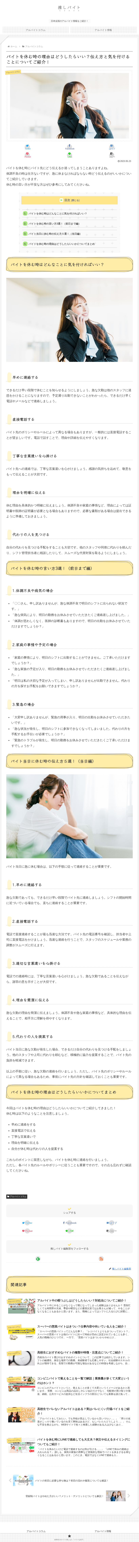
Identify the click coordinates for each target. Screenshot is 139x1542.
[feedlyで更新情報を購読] (38, 1258)
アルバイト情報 (103, 1531)
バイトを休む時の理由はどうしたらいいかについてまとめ (62, 243)
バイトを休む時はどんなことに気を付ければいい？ (58, 213)
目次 (67, 200)
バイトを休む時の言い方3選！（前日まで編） (55, 223)
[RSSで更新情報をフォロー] (101, 1258)
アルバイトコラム (18, 1196)
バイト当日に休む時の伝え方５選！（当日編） (55, 233)
